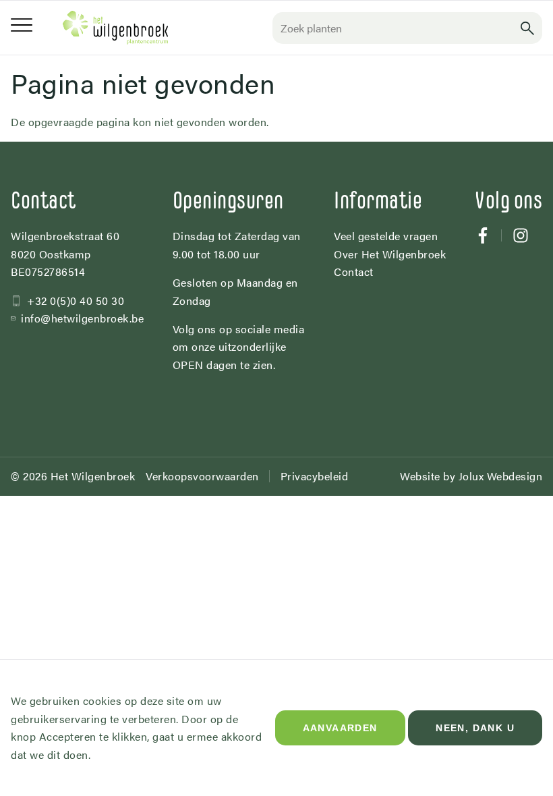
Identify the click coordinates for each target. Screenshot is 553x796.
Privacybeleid (315, 476)
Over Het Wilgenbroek (390, 254)
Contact (354, 271)
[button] (527, 28)
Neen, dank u (475, 727)
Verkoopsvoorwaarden (202, 476)
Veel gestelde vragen (386, 236)
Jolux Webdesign (501, 476)
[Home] (115, 28)
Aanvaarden (340, 727)
